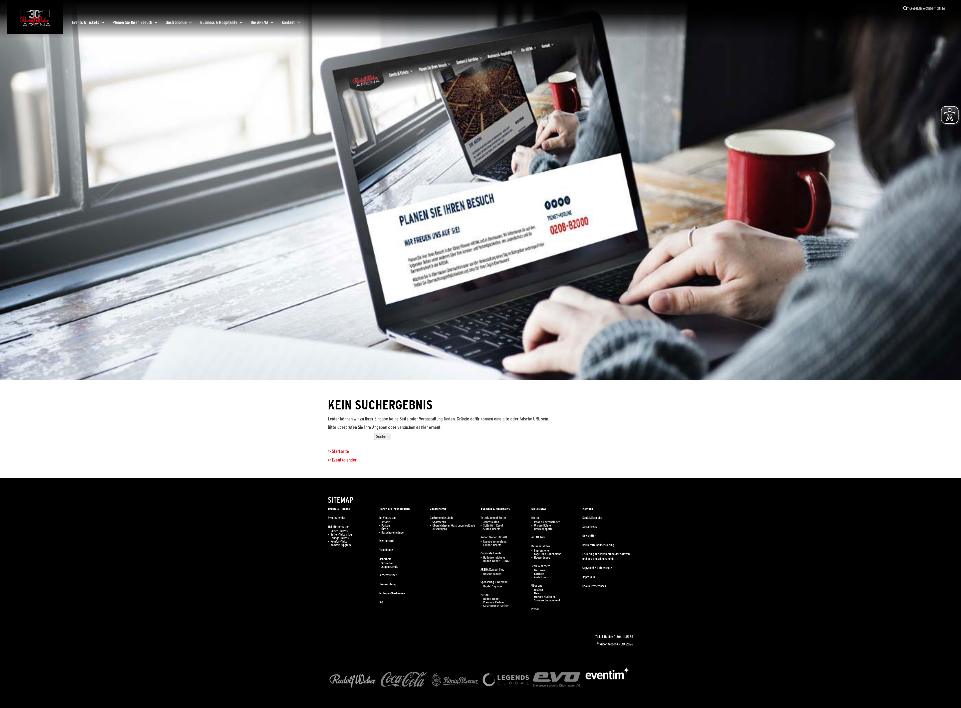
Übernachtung (387, 584)
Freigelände (386, 550)
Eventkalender (336, 518)
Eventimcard (386, 541)
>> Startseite (338, 451)
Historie (539, 590)
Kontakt (288, 22)
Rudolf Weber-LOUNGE (494, 537)
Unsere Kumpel (492, 574)
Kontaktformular (592, 518)
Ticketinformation (338, 527)
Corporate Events (490, 553)
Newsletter (589, 536)
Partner (485, 595)
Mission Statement (545, 597)
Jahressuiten (491, 522)
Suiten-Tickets (339, 531)
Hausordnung (542, 557)
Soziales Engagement (547, 600)
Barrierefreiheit (388, 575)
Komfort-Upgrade (341, 545)
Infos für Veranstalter (547, 522)
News (537, 593)
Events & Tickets (85, 22)
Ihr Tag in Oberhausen (392, 593)
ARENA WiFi (538, 537)
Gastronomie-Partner (496, 606)
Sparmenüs (439, 522)
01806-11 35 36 (623, 637)
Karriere (539, 574)
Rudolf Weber (491, 599)
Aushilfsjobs (439, 529)
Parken (385, 525)
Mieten (535, 518)
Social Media (590, 527)
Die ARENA (259, 22)
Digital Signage (492, 586)
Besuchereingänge (392, 532)
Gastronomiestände (441, 518)
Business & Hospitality (218, 22)
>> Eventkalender (342, 459)
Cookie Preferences (594, 586)
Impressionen (542, 550)
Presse (535, 609)
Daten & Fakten (540, 546)
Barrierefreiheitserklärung (598, 545)
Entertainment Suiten (493, 518)
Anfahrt (385, 522)
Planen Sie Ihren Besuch (132, 22)
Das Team (540, 570)
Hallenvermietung (494, 557)
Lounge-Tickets (340, 538)
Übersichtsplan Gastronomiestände (453, 525)
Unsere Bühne (542, 525)
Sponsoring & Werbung (494, 582)
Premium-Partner (493, 602)
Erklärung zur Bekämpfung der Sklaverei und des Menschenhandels (606, 556)
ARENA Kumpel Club (492, 569)
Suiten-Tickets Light (342, 534)
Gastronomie (176, 22)
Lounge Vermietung (495, 541)
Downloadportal (543, 529)
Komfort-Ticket (339, 541)
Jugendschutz (389, 567)
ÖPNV (384, 529)
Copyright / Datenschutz (597, 568)
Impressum (589, 577)
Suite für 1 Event (493, 525)
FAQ (381, 602)
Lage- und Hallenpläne (547, 554)
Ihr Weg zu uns (387, 518)
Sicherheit (385, 559)
